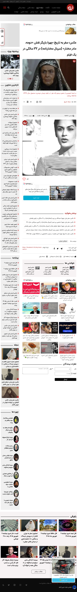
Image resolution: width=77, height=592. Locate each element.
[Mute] (54, 199)
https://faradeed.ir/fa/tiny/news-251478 (32, 248)
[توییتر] (58, 249)
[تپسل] (24, 184)
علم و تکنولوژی (55, 12)
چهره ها (15, 412)
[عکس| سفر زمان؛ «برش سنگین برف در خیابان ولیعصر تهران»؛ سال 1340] (54, 267)
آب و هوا (12, 1)
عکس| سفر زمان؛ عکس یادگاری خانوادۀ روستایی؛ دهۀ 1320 (64, 271)
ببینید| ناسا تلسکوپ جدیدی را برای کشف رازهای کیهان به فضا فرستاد (9, 232)
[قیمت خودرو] (2, 36)
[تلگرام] (61, 249)
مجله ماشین (24, 12)
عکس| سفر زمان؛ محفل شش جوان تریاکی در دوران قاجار (9, 295)
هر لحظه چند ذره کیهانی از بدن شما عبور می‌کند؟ (10, 109)
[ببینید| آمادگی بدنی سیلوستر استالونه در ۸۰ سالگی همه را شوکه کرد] (16, 467)
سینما (47, 12)
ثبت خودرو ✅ (63, 580)
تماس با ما (22, 1)
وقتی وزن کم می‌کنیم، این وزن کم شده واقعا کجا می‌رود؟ (10, 135)
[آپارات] (14, 585)
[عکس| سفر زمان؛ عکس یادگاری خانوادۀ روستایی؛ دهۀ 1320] (72, 267)
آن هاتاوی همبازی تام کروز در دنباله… (8, 475)
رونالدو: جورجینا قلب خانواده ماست (8, 493)
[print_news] (37, 102)
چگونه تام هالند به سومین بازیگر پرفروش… (8, 430)
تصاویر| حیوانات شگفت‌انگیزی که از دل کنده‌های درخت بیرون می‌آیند (11, 125)
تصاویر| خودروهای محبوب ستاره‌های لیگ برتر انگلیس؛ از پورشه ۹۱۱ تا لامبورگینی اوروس (9, 217)
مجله (16, 345)
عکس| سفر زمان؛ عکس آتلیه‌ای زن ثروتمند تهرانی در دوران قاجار (10, 328)
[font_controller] (31, 102)
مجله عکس (30, 8)
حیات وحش (34, 12)
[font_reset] (27, 102)
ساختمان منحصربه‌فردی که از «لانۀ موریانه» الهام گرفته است (9, 143)
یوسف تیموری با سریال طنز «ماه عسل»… (8, 502)
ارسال (65, 379)
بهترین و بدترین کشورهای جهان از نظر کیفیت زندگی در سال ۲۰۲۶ (9, 249)
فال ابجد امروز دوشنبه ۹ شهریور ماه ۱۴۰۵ (10, 264)
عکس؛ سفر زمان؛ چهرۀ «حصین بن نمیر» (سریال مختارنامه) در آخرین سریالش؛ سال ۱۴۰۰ (50, 222)
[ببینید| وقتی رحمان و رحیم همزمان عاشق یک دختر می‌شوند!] (16, 457)
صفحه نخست (56, 8)
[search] (8, 8)
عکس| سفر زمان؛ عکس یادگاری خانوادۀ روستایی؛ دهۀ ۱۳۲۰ (10, 116)
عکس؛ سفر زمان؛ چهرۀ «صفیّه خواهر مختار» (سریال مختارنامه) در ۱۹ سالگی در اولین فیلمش (49, 226)
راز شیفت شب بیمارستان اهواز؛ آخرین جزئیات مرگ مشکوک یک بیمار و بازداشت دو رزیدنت (10, 101)
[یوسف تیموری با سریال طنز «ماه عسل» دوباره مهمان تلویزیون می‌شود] (16, 502)
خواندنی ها (69, 263)
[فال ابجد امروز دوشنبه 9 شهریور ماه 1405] (67, 525)
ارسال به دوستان (54, 256)
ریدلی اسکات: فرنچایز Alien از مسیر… (8, 448)
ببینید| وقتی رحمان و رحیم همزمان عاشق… (7, 457)
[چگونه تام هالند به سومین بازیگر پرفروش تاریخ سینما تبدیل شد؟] (16, 429)
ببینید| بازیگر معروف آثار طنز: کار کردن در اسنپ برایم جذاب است (9, 319)
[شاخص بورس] (2, 43)
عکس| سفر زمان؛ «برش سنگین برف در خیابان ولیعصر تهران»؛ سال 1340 (47, 272)
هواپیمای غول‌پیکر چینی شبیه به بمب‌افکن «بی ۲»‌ (10, 177)
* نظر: (51, 369)
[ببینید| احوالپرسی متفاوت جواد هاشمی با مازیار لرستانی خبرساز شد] (16, 484)
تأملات (47, 8)
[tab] (12, 78)
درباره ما (29, 1)
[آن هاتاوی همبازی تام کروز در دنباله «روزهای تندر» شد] (16, 475)
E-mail (73, 373)
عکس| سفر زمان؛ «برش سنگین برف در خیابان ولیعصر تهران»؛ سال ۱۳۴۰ (11, 73)
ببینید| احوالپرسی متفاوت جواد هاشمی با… (8, 484)
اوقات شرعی (6, 1)
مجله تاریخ (40, 8)
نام (75, 369)
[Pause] (52, 199)
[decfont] (24, 102)
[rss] (3, 585)
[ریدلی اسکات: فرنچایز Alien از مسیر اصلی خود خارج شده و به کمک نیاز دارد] (16, 447)
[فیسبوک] (54, 249)
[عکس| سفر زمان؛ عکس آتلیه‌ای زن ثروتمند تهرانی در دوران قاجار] (10, 392)
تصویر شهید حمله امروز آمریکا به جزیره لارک (11, 225)
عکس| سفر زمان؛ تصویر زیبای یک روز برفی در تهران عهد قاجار (9, 336)
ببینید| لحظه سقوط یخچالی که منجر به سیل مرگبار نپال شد (9, 192)
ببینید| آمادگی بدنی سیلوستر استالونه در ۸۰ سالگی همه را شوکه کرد (10, 311)
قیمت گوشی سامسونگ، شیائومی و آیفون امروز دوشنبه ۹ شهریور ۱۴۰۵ (10, 169)
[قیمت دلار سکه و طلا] (2, 31)
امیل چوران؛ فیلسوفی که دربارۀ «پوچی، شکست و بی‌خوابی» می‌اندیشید (10, 92)
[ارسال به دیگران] (40, 102)
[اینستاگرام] (20, 585)
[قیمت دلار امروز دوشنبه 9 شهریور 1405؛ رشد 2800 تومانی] (9, 525)
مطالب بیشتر (38, 571)
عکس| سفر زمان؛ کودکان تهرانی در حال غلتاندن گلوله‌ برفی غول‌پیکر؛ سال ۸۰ (9, 240)
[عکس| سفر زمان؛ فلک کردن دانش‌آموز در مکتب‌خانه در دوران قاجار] (37, 267)
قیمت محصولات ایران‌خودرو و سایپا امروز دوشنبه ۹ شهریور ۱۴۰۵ (10, 184)
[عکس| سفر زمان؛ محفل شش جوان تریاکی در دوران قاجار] (10, 374)
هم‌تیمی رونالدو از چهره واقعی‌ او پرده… (8, 420)
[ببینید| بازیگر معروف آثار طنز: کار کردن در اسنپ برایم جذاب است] (16, 439)
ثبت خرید (36, 198)
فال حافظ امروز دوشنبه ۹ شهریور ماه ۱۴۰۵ (10, 270)
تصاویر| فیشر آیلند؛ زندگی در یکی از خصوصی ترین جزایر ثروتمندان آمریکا (10, 208)
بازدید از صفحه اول (68, 256)
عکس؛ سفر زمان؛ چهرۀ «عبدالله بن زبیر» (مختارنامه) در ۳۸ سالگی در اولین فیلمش (51, 218)
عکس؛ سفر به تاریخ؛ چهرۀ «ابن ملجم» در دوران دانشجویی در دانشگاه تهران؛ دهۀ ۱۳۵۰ (50, 234)
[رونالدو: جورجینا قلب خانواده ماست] (16, 493)
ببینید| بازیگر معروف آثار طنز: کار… (7, 438)
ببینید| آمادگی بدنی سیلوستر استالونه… (7, 466)
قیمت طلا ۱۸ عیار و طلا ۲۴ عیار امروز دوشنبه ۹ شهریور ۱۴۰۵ (10, 303)
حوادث (16, 12)
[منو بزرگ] (5, 8)
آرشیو (17, 1)
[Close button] (74, 557)
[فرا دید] (70, 8)
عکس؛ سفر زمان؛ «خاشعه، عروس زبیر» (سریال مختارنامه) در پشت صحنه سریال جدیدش (50, 230)
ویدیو (41, 12)
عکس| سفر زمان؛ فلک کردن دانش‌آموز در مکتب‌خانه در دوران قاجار (29, 271)
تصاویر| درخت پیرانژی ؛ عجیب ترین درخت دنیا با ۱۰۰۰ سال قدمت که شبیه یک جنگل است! (9, 152)
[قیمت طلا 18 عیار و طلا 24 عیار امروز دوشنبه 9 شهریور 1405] (48, 552)
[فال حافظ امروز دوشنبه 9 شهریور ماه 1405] (48, 525)
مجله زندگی (21, 8)
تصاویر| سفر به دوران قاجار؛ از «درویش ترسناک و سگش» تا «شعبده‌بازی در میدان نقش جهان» (9, 278)
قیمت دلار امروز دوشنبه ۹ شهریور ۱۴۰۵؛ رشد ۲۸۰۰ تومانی (10, 287)
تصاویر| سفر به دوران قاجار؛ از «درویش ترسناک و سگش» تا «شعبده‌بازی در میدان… (10, 364)
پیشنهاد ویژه (13, 51)
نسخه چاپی (42, 257)
